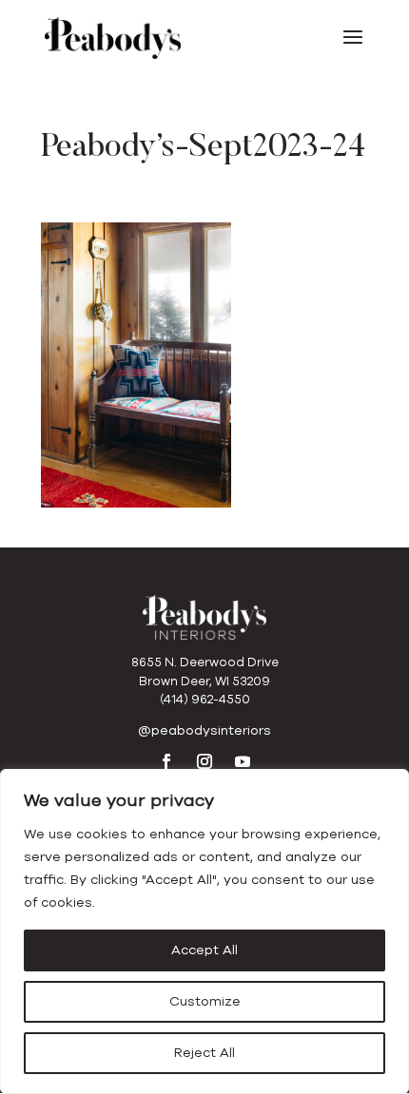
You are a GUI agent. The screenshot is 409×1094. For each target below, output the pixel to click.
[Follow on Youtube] (242, 761)
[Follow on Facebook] (166, 761)
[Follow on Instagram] (204, 761)
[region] (204, 931)
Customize (205, 1001)
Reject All (204, 1053)
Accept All (204, 950)
